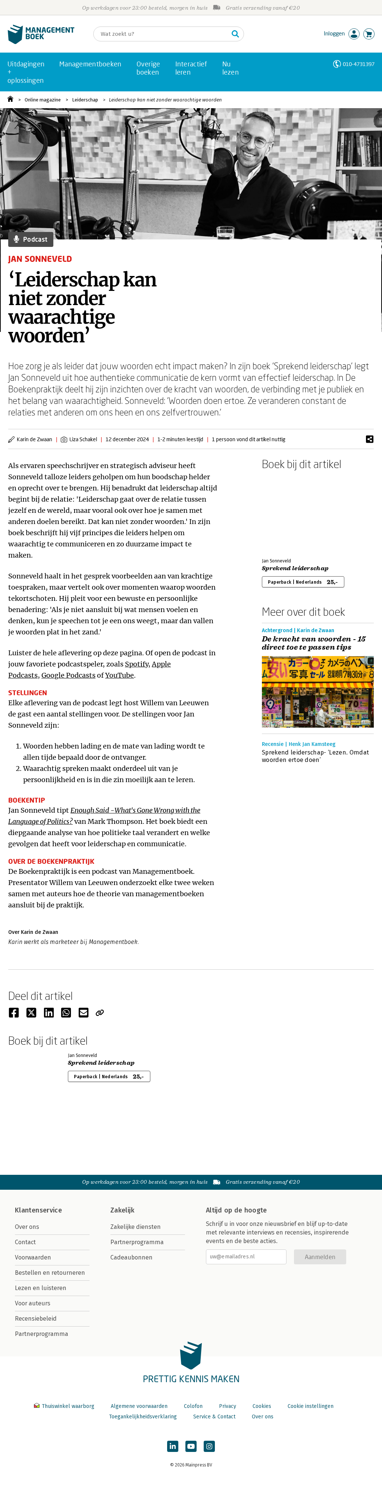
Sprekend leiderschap (295, 568)
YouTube (119, 675)
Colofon (193, 1406)
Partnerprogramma (41, 1333)
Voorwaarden (33, 1257)
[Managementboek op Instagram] (209, 1446)
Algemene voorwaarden (139, 1406)
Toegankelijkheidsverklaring (143, 1417)
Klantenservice (38, 1210)
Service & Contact (214, 1417)
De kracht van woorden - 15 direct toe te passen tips (313, 643)
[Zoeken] (235, 33)
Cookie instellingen (311, 1406)
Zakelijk (122, 1210)
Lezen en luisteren (40, 1288)
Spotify (136, 664)
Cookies (262, 1406)
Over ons (27, 1226)
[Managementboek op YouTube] (191, 1446)
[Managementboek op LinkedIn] (172, 1446)
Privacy (227, 1406)
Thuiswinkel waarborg (68, 1406)
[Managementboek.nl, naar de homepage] (41, 42)
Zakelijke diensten (135, 1226)
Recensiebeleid (36, 1318)
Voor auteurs (32, 1303)
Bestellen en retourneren (50, 1272)
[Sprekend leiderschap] (288, 512)
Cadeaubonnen (131, 1257)
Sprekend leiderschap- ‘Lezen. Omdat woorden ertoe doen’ (315, 756)
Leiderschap (85, 100)
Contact (25, 1242)
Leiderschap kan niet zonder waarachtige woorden (165, 100)
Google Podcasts (68, 675)
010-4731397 (359, 64)
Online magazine (43, 100)
